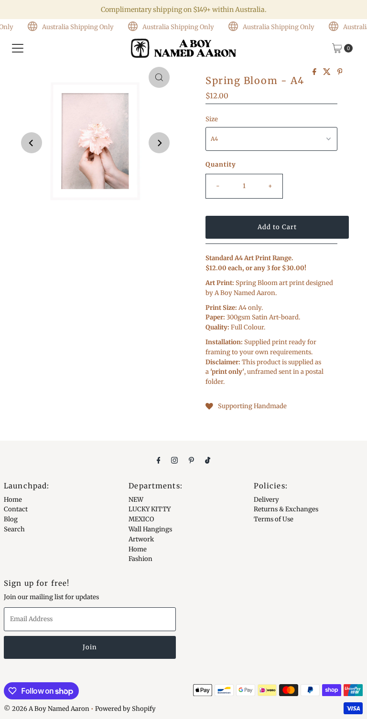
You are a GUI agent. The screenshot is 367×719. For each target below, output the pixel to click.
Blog (11, 519)
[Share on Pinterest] (340, 72)
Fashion (140, 559)
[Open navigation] (18, 48)
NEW (136, 500)
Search (14, 529)
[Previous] (31, 142)
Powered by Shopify (125, 709)
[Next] (159, 142)
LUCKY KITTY (150, 509)
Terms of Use (273, 519)
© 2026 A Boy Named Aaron (46, 709)
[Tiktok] (207, 460)
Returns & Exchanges (286, 509)
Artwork (141, 539)
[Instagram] (174, 460)
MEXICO (141, 519)
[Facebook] (159, 460)
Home (13, 500)
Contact (16, 509)
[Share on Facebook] (315, 72)
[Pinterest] (191, 460)
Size (211, 119)
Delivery (266, 500)
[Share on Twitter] (328, 72)
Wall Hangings (150, 529)
